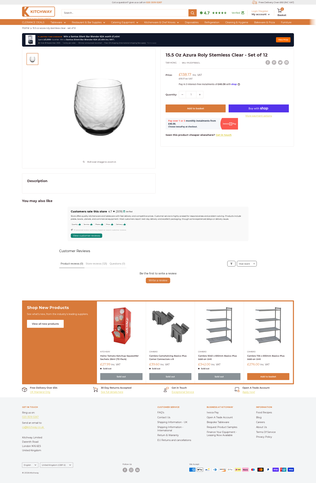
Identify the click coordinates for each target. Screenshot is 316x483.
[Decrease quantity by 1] (182, 94)
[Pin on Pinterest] (274, 62)
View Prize (283, 40)
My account (259, 14)
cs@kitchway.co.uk (33, 427)
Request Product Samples (222, 427)
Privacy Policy (264, 436)
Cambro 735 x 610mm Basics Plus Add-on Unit (266, 357)
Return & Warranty (168, 435)
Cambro (153, 351)
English (27, 465)
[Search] (192, 12)
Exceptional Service (183, 392)
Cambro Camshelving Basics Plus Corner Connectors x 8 (168, 357)
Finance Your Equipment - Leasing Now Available (222, 434)
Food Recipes (264, 412)
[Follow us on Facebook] (125, 470)
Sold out (121, 376)
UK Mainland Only (40, 392)
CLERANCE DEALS (33, 22)
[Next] (293, 342)
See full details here (112, 392)
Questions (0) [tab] (117, 263)
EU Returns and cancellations (174, 440)
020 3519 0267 (154, 2)
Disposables (191, 22)
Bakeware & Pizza (264, 22)
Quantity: (171, 94)
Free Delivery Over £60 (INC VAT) (276, 2)
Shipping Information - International (170, 429)
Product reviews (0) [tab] (72, 263)
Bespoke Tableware (218, 422)
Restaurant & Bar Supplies (87, 22)
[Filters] (231, 263)
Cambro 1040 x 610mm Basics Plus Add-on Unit (217, 357)
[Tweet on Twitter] (280, 62)
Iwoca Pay (213, 412)
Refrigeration (211, 22)
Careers (260, 422)
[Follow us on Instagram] (131, 470)
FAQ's (160, 412)
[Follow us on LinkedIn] (137, 470)
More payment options (258, 115)
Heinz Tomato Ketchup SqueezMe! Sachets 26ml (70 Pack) (119, 357)
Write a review (158, 280)
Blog (259, 417)
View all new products (45, 323)
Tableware (56, 22)
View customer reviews (86, 235)
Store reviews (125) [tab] (96, 263)
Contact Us (163, 417)
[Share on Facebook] (267, 62)
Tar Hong (171, 62)
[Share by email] (286, 62)
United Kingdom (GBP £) (54, 465)
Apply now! (248, 392)
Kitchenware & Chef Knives (159, 22)
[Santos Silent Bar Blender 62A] (30, 40)
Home (25, 28)
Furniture (286, 22)
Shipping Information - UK (172, 422)
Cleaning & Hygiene (236, 22)
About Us (261, 427)
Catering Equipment (123, 22)
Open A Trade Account (220, 417)
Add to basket (195, 108)
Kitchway (105, 351)
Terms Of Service (266, 432)
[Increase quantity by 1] (199, 94)
